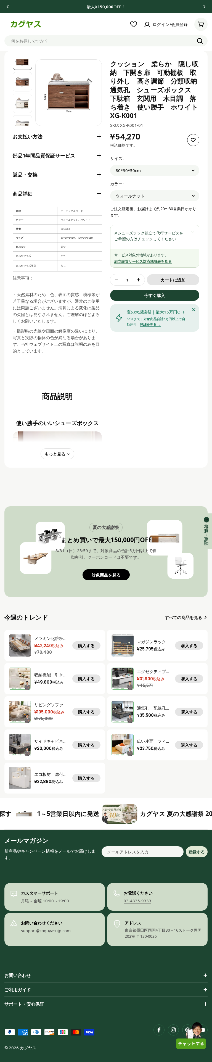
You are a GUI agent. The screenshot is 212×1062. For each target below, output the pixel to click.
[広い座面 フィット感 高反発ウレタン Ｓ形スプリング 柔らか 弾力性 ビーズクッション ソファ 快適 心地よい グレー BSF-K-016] (123, 745)
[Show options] (192, 231)
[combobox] (106, 40)
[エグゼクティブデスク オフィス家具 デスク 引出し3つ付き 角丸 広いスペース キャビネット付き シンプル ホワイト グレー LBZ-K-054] (123, 679)
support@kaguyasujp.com (46, 930)
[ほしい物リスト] (133, 24)
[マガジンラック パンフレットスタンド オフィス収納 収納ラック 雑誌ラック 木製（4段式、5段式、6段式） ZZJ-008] (123, 645)
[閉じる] (194, 309)
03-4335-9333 (137, 900)
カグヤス (28, 1047)
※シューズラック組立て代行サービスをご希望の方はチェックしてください (148, 235)
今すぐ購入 (154, 295)
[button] (7, 6)
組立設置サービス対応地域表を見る (143, 261)
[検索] (200, 41)
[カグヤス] (94, 814)
